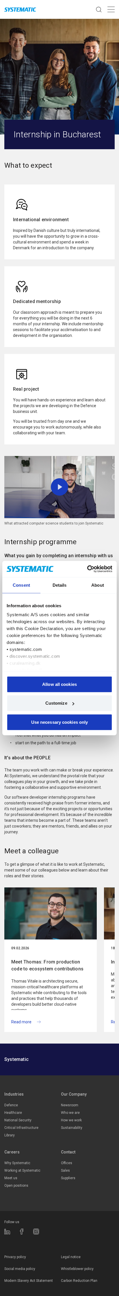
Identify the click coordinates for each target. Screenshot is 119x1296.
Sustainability (71, 1128)
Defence (11, 1105)
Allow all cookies (59, 684)
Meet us (10, 1178)
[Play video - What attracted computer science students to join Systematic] (59, 487)
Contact (68, 1152)
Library (9, 1135)
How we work (71, 1120)
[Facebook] (22, 1231)
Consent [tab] (21, 584)
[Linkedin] (7, 1231)
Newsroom (69, 1105)
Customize (56, 703)
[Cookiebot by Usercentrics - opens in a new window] (87, 569)
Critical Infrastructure (21, 1128)
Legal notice (71, 1257)
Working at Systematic (22, 1170)
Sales (65, 1170)
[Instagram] (36, 1231)
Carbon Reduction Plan (79, 1281)
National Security (17, 1120)
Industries (14, 1094)
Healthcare (13, 1113)
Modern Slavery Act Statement (28, 1281)
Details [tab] (60, 584)
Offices (66, 1163)
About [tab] (97, 584)
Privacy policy (15, 1257)
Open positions (16, 1186)
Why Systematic (17, 1163)
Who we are (70, 1113)
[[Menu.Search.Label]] (99, 9)
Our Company (74, 1094)
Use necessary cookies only (59, 721)
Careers (12, 1152)
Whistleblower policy (77, 1269)
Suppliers (68, 1178)
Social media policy (19, 1269)
